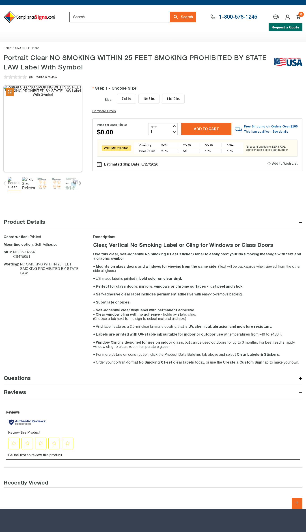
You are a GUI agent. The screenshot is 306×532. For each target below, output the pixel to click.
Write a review (46, 77)
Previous (5, 183)
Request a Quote (285, 27)
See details (280, 131)
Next (80, 183)
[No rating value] (16, 77)
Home (7, 48)
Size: (108, 99)
